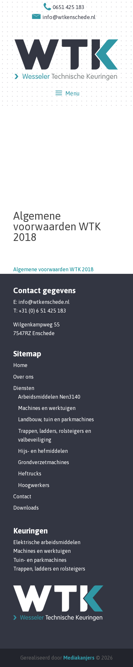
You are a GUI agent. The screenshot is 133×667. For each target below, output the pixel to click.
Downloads (26, 508)
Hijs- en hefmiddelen (43, 451)
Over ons (23, 377)
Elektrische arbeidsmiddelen (46, 542)
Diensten (23, 388)
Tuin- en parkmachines (39, 560)
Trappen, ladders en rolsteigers (49, 569)
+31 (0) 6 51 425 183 (42, 311)
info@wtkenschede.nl (43, 302)
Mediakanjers (79, 658)
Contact (22, 496)
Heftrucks (29, 473)
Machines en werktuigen (47, 408)
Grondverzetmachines (43, 462)
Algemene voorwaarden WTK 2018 (53, 269)
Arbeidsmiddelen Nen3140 (49, 397)
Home (20, 365)
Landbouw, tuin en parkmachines (56, 419)
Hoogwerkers (33, 485)
